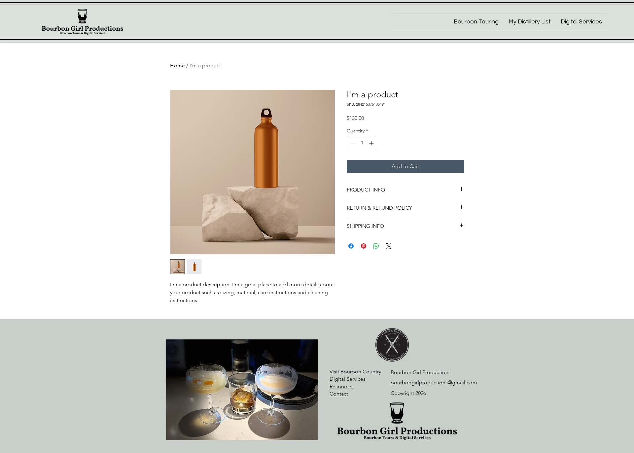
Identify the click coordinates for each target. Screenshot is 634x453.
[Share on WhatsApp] (376, 246)
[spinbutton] (362, 143)
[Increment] (372, 143)
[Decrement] (352, 143)
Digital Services (348, 379)
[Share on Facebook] (351, 246)
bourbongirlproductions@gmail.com (434, 382)
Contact (339, 394)
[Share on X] (389, 246)
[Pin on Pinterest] (364, 246)
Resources (342, 386)
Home (177, 65)
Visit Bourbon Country (355, 371)
